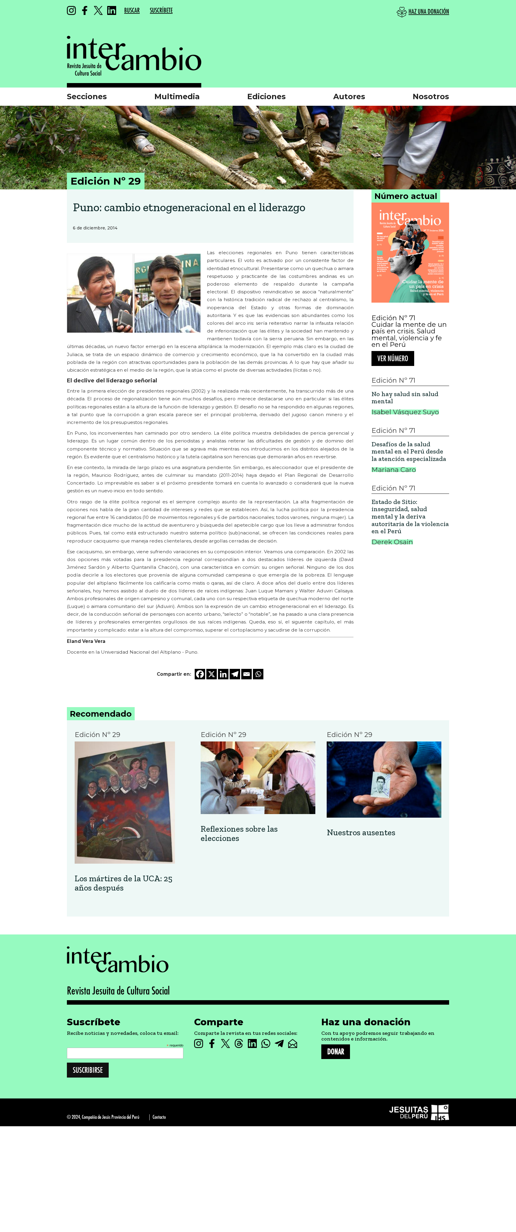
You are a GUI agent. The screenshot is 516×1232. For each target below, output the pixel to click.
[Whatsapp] (258, 674)
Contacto (159, 1117)
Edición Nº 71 (393, 318)
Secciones (87, 96)
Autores (349, 96)
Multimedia (177, 96)
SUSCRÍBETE (161, 10)
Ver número (392, 358)
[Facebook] (200, 674)
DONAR (335, 1051)
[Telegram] (235, 674)
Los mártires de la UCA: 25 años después (123, 883)
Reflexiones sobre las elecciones (239, 834)
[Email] (246, 674)
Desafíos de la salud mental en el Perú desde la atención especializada (408, 452)
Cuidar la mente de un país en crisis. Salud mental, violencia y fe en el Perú (409, 334)
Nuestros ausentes (361, 832)
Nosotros (431, 96)
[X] (211, 674)
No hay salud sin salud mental (404, 397)
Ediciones (266, 96)
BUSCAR (132, 10)
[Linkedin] (223, 674)
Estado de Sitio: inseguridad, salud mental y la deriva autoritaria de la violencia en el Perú (410, 516)
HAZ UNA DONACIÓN (428, 12)
